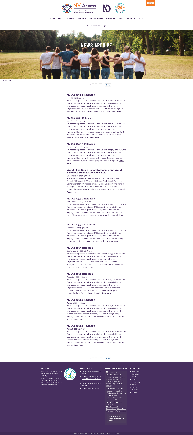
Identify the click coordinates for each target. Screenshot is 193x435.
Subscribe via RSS (6, 80)
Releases (135, 390)
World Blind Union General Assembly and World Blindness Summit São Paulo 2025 (94, 171)
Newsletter (111, 18)
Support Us (131, 18)
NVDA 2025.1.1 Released (81, 325)
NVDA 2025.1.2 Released (81, 299)
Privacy (134, 384)
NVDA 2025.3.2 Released (81, 198)
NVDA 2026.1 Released (80, 118)
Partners (134, 387)
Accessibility (136, 382)
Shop (141, 18)
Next (107, 85)
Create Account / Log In (97, 26)
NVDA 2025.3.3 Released (81, 144)
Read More (116, 111)
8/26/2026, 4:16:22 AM (113, 375)
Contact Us (135, 374)
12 (101, 85)
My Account (136, 371)
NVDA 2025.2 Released (80, 273)
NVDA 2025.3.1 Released (81, 224)
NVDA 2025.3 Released (80, 247)
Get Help (82, 18)
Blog (121, 18)
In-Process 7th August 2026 (91, 388)
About (60, 18)
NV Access (111, 372)
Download (71, 18)
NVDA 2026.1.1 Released (81, 94)
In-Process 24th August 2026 (91, 376)
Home (52, 18)
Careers (134, 392)
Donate (150, 3)
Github (134, 379)
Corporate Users (96, 18)
